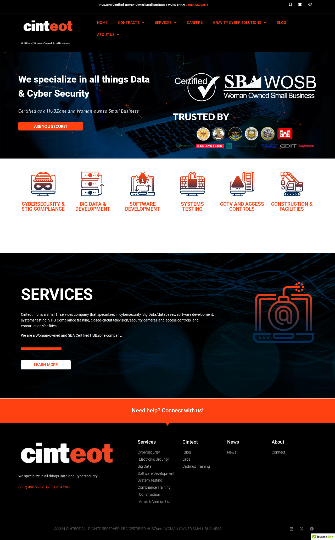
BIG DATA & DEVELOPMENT (92, 206)
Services (163, 22)
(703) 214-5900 (58, 487)
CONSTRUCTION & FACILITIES (291, 206)
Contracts (128, 22)
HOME (102, 22)
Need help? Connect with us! (168, 410)
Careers (195, 22)
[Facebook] (312, 529)
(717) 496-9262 (31, 487)
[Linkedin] (291, 529)
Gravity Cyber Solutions (237, 22)
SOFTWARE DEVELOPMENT (142, 206)
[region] (167, 101)
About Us (105, 34)
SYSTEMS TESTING (192, 206)
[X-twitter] (302, 529)
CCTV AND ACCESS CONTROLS (242, 206)
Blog (281, 22)
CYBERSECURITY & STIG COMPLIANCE (43, 206)
